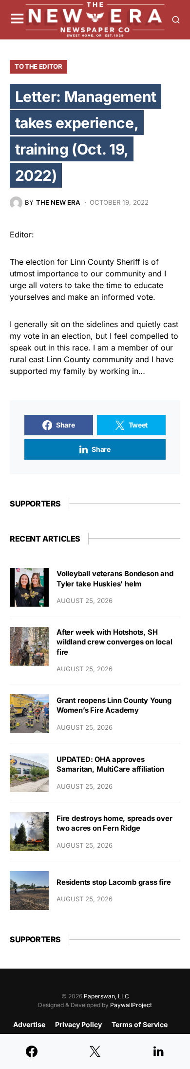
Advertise (29, 1024)
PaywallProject (131, 1005)
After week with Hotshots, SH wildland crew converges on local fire (114, 642)
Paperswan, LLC (106, 996)
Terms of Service (140, 1024)
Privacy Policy (78, 1024)
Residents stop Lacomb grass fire (114, 882)
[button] (17, 19)
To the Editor (38, 66)
